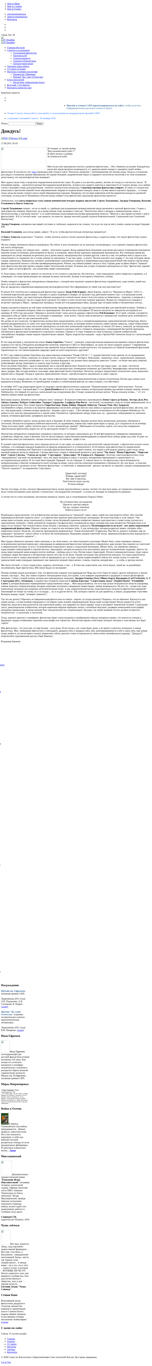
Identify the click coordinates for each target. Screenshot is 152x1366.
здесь (34, 172)
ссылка (4, 1322)
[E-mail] (23, 138)
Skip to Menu (13, 3)
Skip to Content (14, 6)
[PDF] (4, 138)
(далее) (4, 1006)
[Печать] (13, 138)
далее (20, 1030)
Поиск (4, 123)
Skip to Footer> (14, 9)
